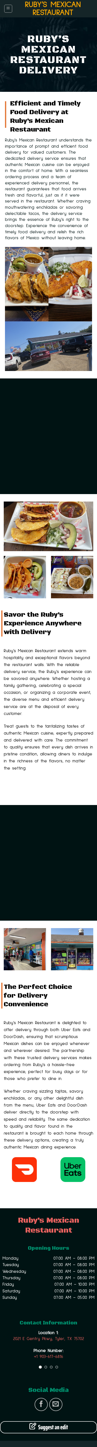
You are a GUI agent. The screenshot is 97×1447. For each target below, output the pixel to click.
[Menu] (8, 9)
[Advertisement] (48, 436)
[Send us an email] (55, 1404)
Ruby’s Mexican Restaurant (53, 9)
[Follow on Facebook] (41, 1404)
